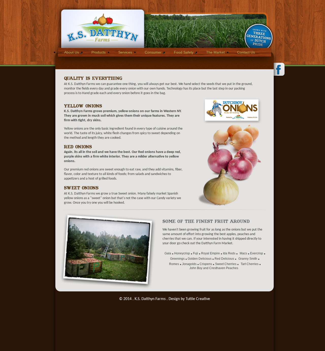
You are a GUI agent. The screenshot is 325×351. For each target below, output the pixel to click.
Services (125, 52)
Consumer (153, 52)
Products (98, 52)
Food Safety (183, 52)
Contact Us (246, 52)
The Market (215, 52)
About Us (71, 52)
